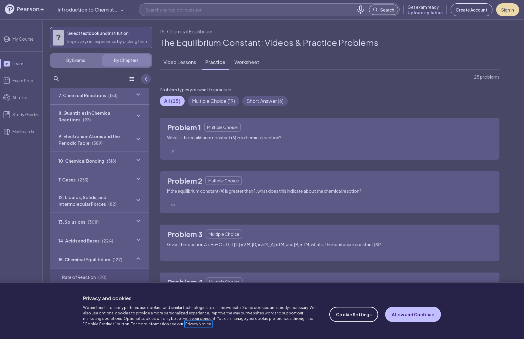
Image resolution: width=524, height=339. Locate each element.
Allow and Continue (413, 314)
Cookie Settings (353, 314)
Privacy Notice (198, 324)
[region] (262, 310)
